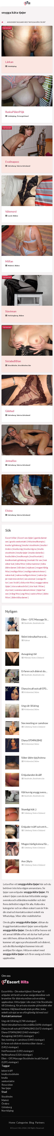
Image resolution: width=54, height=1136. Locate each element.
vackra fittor (36, 593)
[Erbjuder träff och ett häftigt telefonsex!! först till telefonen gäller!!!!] (12, 831)
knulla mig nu (30, 549)
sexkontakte (8, 1081)
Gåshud (9, 411)
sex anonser (30, 579)
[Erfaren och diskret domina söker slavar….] (12, 675)
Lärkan (9, 61)
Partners (39, 1122)
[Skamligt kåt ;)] (12, 814)
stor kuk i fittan (37, 586)
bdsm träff (7, 1071)
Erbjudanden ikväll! (31, 774)
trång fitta (15, 593)
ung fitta (25, 593)
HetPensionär (9, 1051)
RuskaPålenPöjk (14, 111)
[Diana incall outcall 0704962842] (12, 693)
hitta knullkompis (36, 541)
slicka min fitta (27, 582)
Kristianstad (29, 692)
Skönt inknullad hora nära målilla (18, 1024)
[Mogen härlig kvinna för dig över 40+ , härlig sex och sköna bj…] (12, 848)
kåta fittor (20, 564)
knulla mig (18, 549)
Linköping (12, 116)
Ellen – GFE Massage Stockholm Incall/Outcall (25, 1058)
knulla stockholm (10, 1074)
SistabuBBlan (13, 361)
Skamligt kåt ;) (28, 809)
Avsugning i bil (29, 653)
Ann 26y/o (26, 861)
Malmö (11, 266)
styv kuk (9, 590)
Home (12, 1122)
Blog (31, 1122)
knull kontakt (36, 556)
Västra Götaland (23, 166)
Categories (22, 1122)
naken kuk (10, 575)
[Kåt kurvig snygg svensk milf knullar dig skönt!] (12, 796)
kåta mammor (33, 564)
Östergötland (23, 116)
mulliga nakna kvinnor (35, 571)
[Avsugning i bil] (12, 658)
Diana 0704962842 (31, 740)
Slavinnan (10, 311)
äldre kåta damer (19, 597)
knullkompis (23, 556)
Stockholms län (24, 365)
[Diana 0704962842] (12, 744)
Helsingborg (13, 316)
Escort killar (10, 538)
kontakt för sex (35, 560)
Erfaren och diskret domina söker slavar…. (23, 1043)
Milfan (9, 261)
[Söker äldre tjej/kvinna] (12, 762)
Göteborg (12, 166)
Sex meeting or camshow (34, 723)
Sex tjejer (6, 1088)
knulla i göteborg (13, 545)
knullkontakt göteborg (15, 560)
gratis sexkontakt (18, 541)
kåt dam (21, 567)
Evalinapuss (12, 161)
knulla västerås (36, 552)
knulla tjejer (22, 552)
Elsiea (8, 510)
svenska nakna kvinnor (25, 590)
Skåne (15, 216)
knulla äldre (10, 556)
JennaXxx (10, 460)
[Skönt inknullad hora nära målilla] (12, 641)
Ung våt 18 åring (30, 705)
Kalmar (27, 640)
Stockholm (12, 365)
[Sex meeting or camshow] (12, 727)
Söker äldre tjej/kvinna (33, 757)
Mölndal (27, 658)
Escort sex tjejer (25, 538)
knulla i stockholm (31, 545)
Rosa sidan (7, 1085)
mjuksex (31, 567)
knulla (5, 1078)
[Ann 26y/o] (12, 865)
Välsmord (10, 211)
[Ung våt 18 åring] (12, 710)
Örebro (5, 1103)
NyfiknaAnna (8, 1054)
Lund (10, 216)
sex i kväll (14, 582)
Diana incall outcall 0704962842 (18, 1028)
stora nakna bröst (20, 586)
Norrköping (8, 1110)
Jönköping (12, 66)
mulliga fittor (17, 571)
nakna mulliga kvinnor (26, 575)
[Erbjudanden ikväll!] (12, 779)
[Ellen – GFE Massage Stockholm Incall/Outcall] (12, 623)
